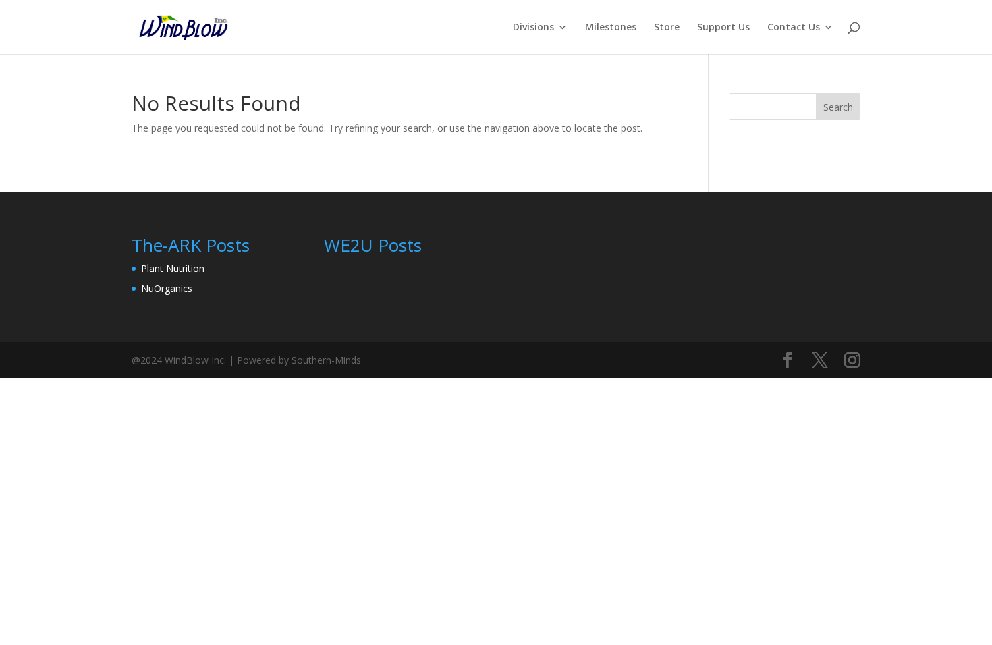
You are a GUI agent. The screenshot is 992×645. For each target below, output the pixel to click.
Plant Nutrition (172, 268)
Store (667, 27)
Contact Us (793, 27)
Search (838, 107)
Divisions (533, 27)
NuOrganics (166, 288)
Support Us (723, 27)
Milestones (610, 27)
